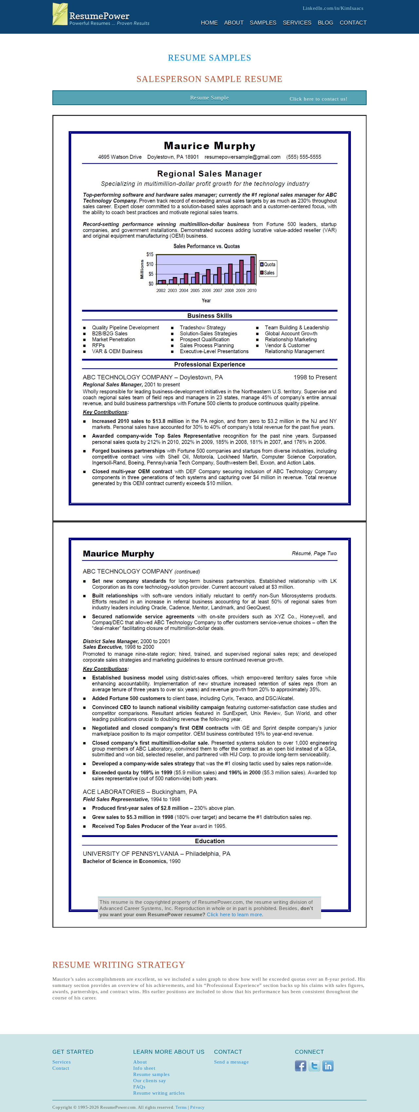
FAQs (139, 1086)
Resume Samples (209, 58)
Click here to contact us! (319, 98)
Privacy (197, 1107)
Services (297, 23)
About (234, 23)
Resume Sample (209, 98)
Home (209, 23)
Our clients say (149, 1080)
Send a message (231, 1062)
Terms (181, 1107)
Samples (263, 23)
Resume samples (151, 1074)
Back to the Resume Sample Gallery (76, 99)
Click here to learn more (234, 914)
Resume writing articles (159, 1093)
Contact (353, 23)
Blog (326, 23)
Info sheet (144, 1068)
